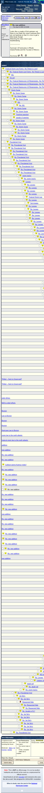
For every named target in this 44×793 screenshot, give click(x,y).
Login (4, 11)
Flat (38, 17)
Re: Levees (31, 185)
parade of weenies (22, 118)
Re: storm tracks (30, 179)
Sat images (34, 203)
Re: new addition (7, 455)
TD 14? (12, 78)
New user (19, 9)
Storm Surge (15, 90)
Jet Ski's (22, 696)
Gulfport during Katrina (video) (15, 465)
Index (27, 17)
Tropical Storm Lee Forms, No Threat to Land (21, 69)
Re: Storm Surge (19, 93)
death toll (30, 684)
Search (30, 5)
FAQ (36, 9)
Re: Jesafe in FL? (28, 711)
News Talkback (6, 16)
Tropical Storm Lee (35, 197)
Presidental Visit (15, 142)
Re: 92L (22, 105)
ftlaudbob (5, 25)
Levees (28, 182)
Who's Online (28, 9)
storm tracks (26, 176)
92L (12, 75)
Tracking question (22, 114)
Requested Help (28, 702)
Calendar (30, 11)
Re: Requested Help (31, 705)
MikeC (11, 748)
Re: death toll (33, 687)
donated (21, 777)
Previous (18, 17)
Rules (24, 11)
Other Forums (21, 5)
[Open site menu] (2, 1)
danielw (9, 749)
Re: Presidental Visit (18, 145)
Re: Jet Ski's (25, 699)
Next (32, 17)
